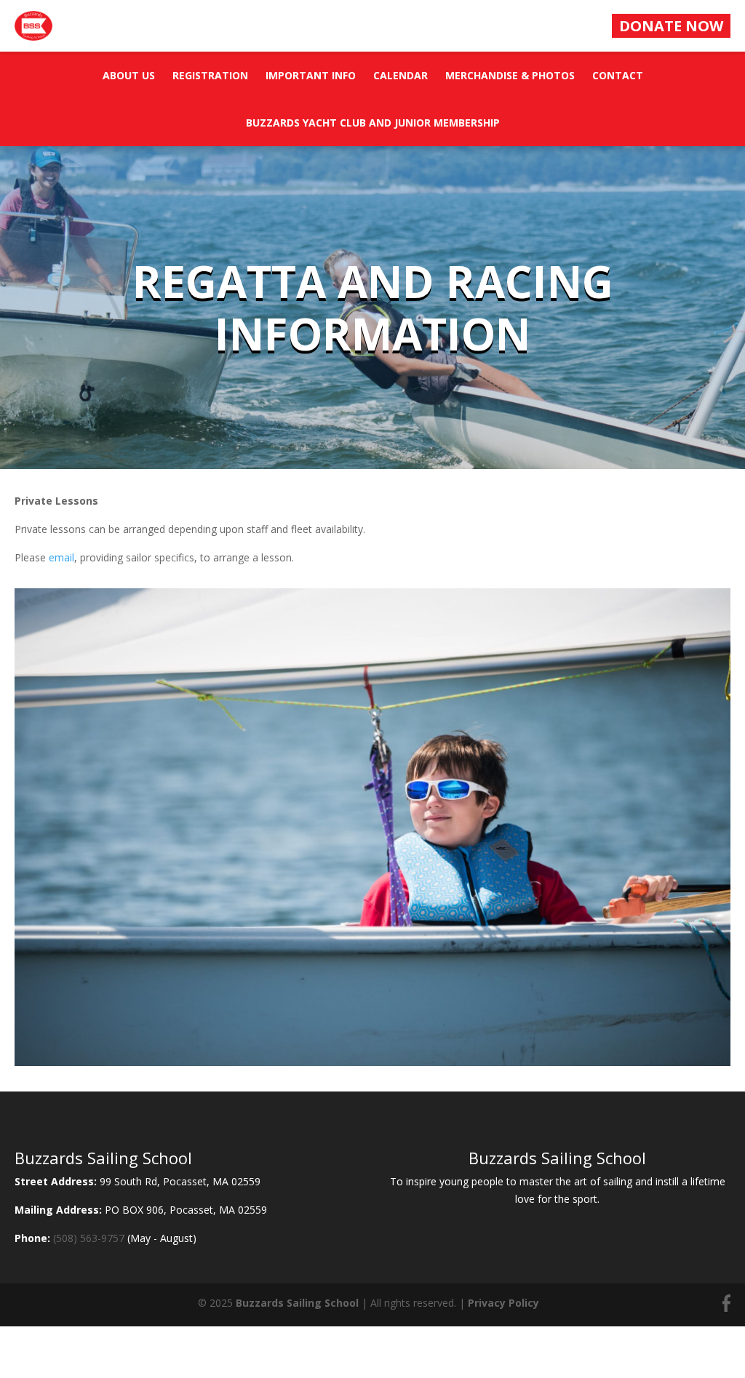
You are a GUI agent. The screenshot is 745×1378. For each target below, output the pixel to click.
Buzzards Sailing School (297, 1303)
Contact (617, 75)
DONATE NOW (671, 26)
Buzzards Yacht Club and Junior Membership (373, 122)
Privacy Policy (503, 1303)
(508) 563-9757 (88, 1238)
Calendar (400, 75)
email (61, 557)
